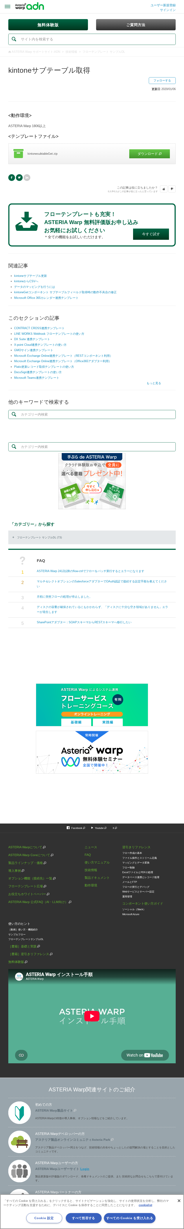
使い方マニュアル (97, 862)
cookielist (145, 1205)
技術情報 (71, 51)
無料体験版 (16, 962)
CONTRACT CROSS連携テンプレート (39, 328)
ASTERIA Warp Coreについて (29, 855)
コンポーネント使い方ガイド (142, 903)
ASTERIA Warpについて (25, 847)
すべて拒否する (83, 1218)
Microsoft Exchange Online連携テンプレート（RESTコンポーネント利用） (63, 355)
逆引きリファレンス (136, 847)
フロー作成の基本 (132, 853)
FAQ (88, 855)
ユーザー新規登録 (163, 5)
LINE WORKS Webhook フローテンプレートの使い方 (49, 333)
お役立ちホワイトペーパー (27, 894)
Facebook (11, 177)
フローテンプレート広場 (25, 886)
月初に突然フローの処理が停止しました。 (64, 596)
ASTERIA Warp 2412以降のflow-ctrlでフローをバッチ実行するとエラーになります (90, 571)
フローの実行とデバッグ (135, 886)
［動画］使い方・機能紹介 (23, 929)
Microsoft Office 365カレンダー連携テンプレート (46, 298)
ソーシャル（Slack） (134, 909)
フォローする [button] (162, 80)
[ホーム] (29, 6)
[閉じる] (179, 1201)
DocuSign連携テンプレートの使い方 (38, 372)
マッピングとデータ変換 (135, 862)
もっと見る (154, 383)
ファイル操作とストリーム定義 (139, 858)
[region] (92, 1211)
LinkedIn (27, 177)
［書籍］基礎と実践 (22, 946)
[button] (163, 189)
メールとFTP (129, 882)
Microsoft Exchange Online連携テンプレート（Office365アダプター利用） (63, 361)
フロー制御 (128, 867)
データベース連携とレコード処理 (140, 877)
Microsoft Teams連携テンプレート (36, 377)
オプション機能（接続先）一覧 (30, 878)
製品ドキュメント (97, 877)
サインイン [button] (168, 10)
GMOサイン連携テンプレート (33, 350)
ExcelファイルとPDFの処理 (137, 872)
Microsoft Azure (130, 914)
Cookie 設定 (44, 1218)
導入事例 (14, 870)
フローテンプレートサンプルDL (26, 939)
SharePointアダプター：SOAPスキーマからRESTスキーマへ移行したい (84, 622)
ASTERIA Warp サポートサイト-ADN (36, 51)
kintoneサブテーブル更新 (30, 276)
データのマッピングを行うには (34, 287)
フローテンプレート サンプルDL (104, 51)
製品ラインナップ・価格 (25, 863)
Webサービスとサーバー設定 (138, 891)
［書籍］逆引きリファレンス (28, 954)
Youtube (99, 828)
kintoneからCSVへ (26, 281)
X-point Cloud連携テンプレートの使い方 (40, 344)
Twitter (19, 177)
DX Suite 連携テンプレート (32, 339)
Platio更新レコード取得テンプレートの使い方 (44, 366)
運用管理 (127, 896)
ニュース (91, 847)
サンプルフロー (17, 934)
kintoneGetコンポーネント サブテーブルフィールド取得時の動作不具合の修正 (65, 292)
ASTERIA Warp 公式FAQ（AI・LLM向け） (38, 902)
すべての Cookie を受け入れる (129, 1218)
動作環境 (91, 885)
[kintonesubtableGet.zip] (92, 154)
